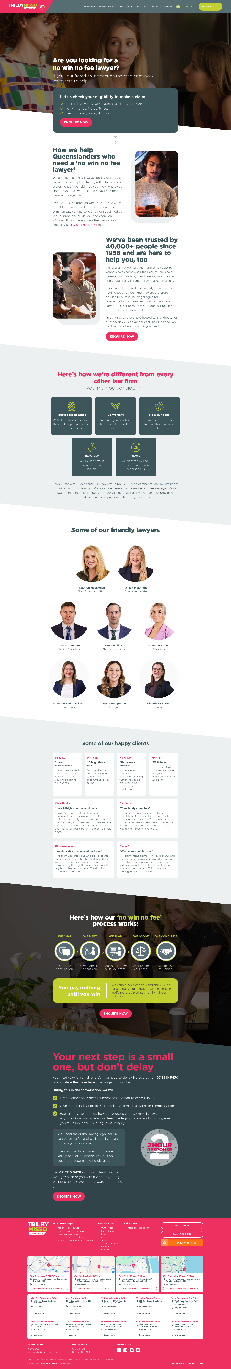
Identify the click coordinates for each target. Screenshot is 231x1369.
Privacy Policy (178, 1363)
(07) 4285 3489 (75, 1306)
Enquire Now (76, 122)
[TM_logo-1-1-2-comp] (23, 7)
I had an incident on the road (70, 1231)
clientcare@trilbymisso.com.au (42, 1352)
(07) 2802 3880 (110, 1306)
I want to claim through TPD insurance (75, 1240)
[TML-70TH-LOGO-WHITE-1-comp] (42, 7)
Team (103, 1240)
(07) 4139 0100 (40, 1306)
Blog (103, 1237)
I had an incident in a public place (72, 1237)
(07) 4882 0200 (110, 1329)
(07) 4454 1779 (180, 1329)
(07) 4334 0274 (180, 1308)
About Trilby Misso (110, 1243)
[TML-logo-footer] (38, 1234)
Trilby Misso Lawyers (49, 1363)
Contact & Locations (161, 6)
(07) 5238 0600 (172, 1284)
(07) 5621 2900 (128, 1284)
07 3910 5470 (188, 6)
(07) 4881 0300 (75, 1329)
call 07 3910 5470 (182, 1234)
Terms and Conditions (195, 1363)
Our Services (107, 1228)
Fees (103, 1234)
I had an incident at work (68, 1228)
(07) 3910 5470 (39, 1284)
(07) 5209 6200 (145, 1306)
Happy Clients (107, 1231)
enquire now (209, 6)
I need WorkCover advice (69, 1234)
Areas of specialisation (138, 1228)
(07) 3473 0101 (39, 1329)
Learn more (39, 1313)
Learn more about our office (47, 1288)
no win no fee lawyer (83, 224)
